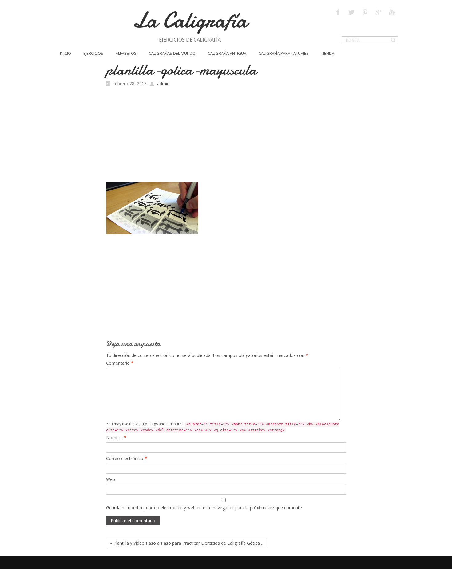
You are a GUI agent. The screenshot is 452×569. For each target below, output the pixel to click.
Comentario (119, 363)
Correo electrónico (126, 458)
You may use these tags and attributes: (222, 426)
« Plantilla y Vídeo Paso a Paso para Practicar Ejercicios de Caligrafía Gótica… (186, 543)
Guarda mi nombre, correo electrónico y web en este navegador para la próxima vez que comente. (204, 508)
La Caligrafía (190, 20)
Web (110, 479)
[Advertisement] (226, 136)
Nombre (116, 437)
